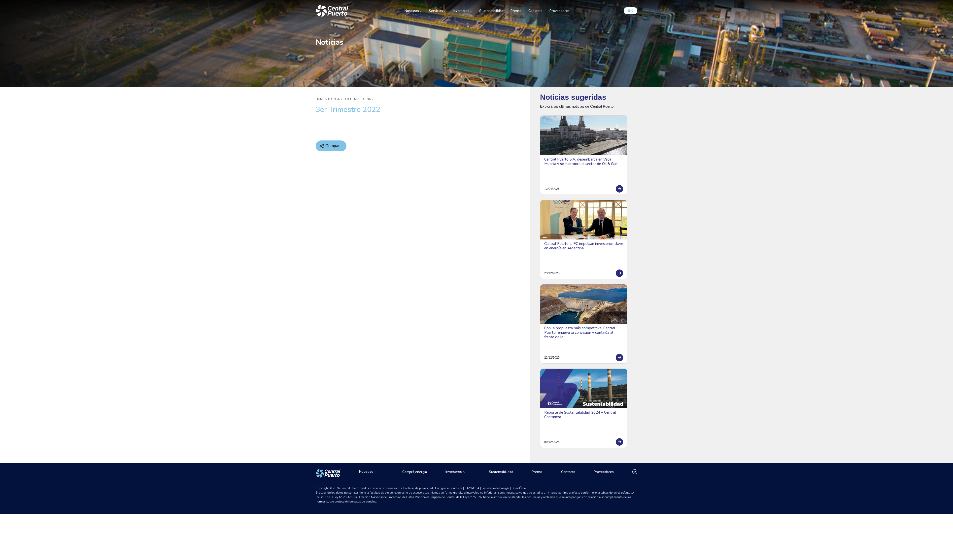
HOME (320, 99)
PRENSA (334, 99)
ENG (630, 11)
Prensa (516, 10)
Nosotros (412, 10)
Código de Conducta (449, 488)
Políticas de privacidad (418, 488)
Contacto (535, 10)
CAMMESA (472, 488)
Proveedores (559, 10)
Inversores (461, 10)
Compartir (333, 146)
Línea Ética (518, 488)
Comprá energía (414, 471)
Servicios (436, 10)
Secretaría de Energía (496, 488)
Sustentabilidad (491, 10)
